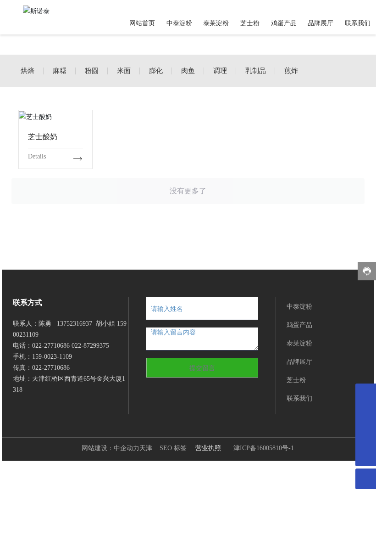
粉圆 (92, 70)
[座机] (365, 435)
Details (37, 156)
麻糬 (59, 70)
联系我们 (299, 398)
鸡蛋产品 (299, 324)
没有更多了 (188, 191)
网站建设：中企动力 (110, 448)
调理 (220, 70)
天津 (145, 448)
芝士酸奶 (55, 115)
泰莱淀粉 (299, 343)
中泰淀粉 (299, 306)
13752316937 (74, 323)
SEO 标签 (173, 448)
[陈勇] (365, 394)
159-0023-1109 (53, 356)
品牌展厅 (299, 361)
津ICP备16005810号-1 (263, 448)
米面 (124, 70)
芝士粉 (296, 380)
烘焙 (27, 70)
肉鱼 (188, 70)
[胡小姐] (365, 414)
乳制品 (255, 70)
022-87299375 (90, 345)
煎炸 (291, 70)
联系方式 (27, 302)
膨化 (156, 70)
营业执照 (208, 448)
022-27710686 (51, 345)
